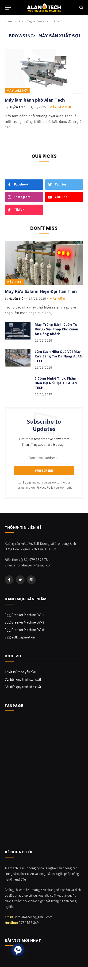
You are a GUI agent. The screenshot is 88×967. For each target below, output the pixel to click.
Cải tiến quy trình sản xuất (23, 679)
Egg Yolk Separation (20, 637)
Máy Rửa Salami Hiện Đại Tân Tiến (41, 291)
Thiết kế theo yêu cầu (20, 672)
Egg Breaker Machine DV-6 (24, 630)
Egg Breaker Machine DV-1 (24, 615)
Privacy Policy (46, 487)
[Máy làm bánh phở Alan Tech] (44, 71)
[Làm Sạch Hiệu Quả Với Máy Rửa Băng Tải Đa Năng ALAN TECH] (18, 358)
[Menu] (8, 7)
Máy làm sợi (17, 90)
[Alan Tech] (44, 7)
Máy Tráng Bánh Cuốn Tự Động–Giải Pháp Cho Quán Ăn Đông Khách (56, 329)
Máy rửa (14, 282)
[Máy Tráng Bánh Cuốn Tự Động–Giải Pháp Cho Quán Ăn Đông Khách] (18, 330)
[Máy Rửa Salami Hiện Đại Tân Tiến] (44, 263)
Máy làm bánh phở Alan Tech (35, 100)
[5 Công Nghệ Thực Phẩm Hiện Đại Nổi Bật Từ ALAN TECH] (18, 384)
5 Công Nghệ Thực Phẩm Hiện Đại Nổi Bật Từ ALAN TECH (56, 383)
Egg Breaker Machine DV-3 (24, 622)
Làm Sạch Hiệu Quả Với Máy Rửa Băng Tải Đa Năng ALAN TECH (58, 356)
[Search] (80, 7)
